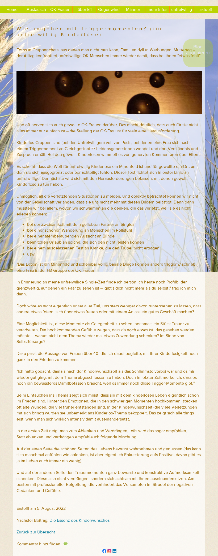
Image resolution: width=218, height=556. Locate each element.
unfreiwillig (181, 9)
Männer (133, 9)
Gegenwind (109, 9)
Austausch (36, 9)
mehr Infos (157, 9)
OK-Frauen (60, 9)
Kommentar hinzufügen (42, 544)
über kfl (85, 9)
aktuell (205, 9)
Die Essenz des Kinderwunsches (79, 520)
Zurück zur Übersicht (35, 532)
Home (12, 9)
